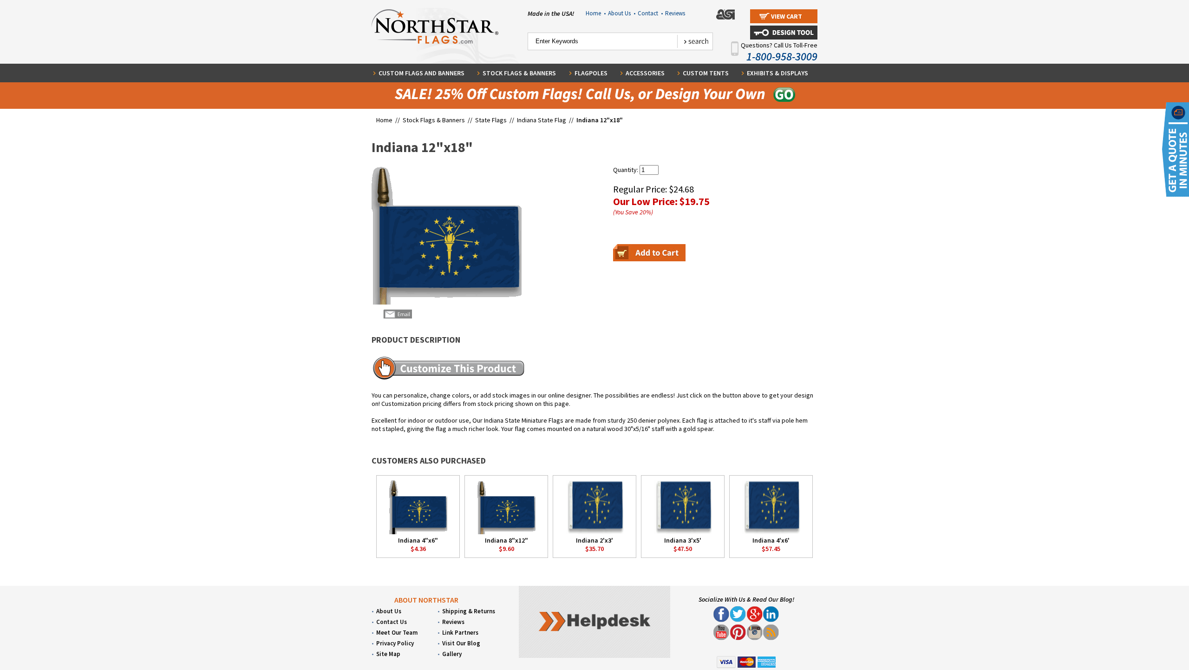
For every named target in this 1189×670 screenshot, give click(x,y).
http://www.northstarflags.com (681, 398)
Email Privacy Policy (650, 402)
